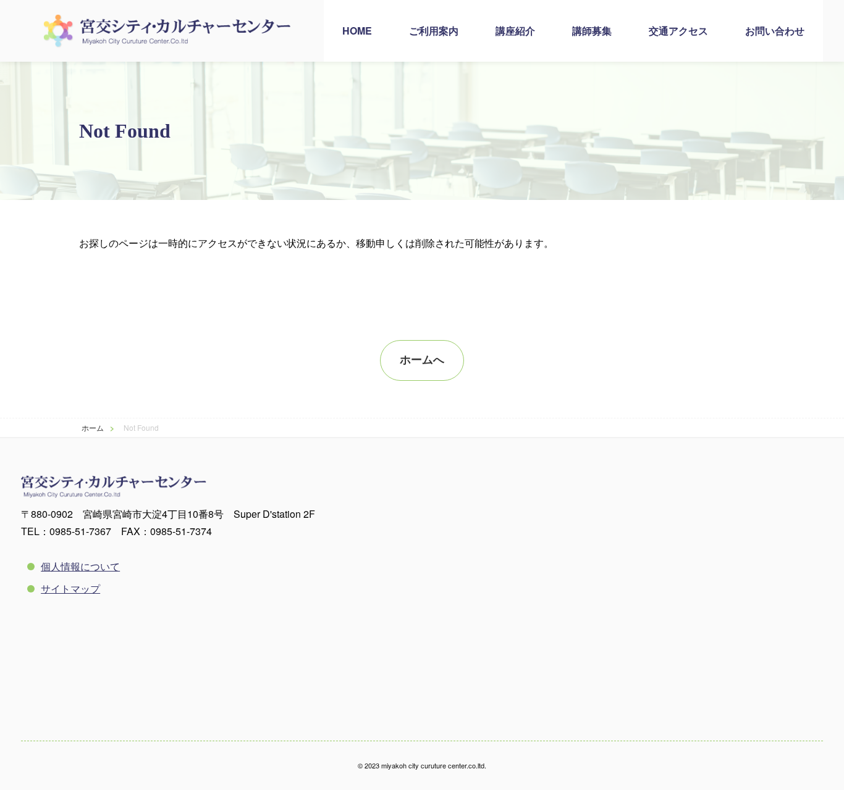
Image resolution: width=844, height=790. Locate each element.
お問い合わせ (774, 30)
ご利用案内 (433, 30)
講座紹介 (515, 30)
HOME (357, 30)
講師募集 (592, 30)
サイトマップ (70, 588)
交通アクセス (678, 30)
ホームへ (422, 360)
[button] (422, 360)
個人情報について (80, 566)
